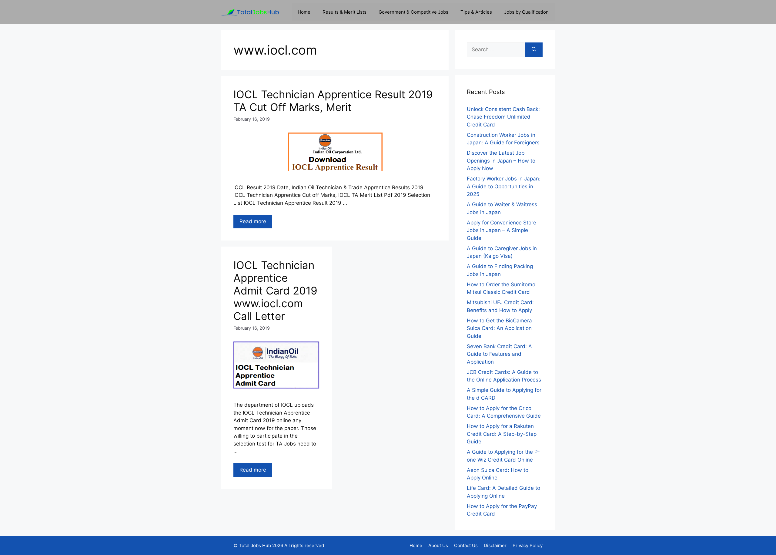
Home (304, 12)
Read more (252, 221)
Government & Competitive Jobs (413, 12)
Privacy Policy (528, 545)
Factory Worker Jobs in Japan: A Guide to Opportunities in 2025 (503, 186)
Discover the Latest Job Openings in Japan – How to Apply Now (501, 160)
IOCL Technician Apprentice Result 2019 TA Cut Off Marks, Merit (333, 100)
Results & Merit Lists (344, 12)
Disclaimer (495, 545)
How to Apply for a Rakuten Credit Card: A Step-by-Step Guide (502, 434)
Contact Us (466, 545)
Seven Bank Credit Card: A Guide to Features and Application (499, 354)
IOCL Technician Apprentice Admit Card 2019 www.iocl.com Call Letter (275, 290)
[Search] (534, 49)
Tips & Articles (476, 12)
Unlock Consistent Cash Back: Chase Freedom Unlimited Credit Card (503, 117)
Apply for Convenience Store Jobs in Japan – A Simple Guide (501, 230)
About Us (438, 545)
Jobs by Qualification (526, 12)
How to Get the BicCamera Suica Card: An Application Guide (499, 328)
